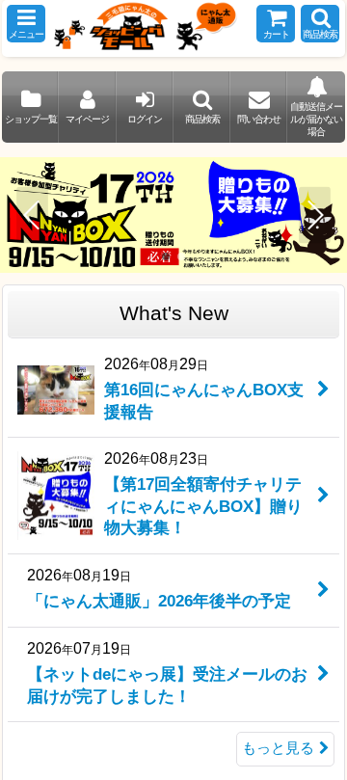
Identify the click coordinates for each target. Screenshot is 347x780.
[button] (26, 23)
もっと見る (278, 748)
